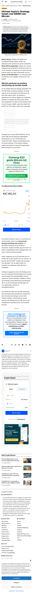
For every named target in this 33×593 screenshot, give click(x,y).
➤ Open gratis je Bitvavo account (16, 333)
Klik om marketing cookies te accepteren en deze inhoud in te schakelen (16, 121)
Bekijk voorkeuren (16, 587)
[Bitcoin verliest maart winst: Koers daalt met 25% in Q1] (27, 468)
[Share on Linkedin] (19, 344)
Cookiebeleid (12, 590)
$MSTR (10, 125)
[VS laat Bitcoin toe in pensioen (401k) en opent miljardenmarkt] (27, 482)
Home (3, 5)
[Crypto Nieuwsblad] (17, 2)
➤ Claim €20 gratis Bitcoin (16, 176)
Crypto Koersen (6, 518)
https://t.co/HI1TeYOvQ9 (10, 131)
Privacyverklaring (19, 590)
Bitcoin (20, 5)
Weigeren (16, 582)
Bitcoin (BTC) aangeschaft (10, 66)
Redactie (5, 19)
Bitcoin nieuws (6, 59)
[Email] (22, 344)
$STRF (12, 127)
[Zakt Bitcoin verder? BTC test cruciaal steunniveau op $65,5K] (27, 475)
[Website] (30, 351)
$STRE (9, 127)
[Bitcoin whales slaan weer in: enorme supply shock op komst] (27, 460)
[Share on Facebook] (11, 344)
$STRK (5, 129)
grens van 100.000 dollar (9, 74)
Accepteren (16, 578)
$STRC (13, 125)
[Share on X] (15, 344)
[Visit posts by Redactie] (3, 351)
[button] (30, 560)
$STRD (5, 127)
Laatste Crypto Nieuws (11, 5)
